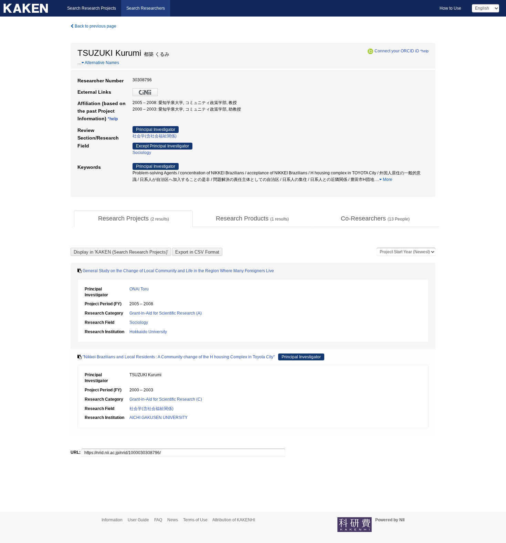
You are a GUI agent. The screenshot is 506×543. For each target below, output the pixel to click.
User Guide (138, 520)
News (172, 520)
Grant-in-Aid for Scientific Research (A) (165, 313)
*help (424, 51)
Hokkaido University (148, 331)
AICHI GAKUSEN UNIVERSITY (158, 417)
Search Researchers (145, 8)
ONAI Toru (139, 289)
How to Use (450, 8)
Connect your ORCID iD (397, 51)
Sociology (142, 152)
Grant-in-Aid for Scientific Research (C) (165, 399)
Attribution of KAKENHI (233, 520)
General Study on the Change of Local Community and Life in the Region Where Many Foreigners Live (178, 270)
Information (112, 520)
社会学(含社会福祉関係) (155, 136)
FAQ (158, 520)
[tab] (133, 219)
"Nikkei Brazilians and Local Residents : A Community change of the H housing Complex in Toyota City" (179, 357)
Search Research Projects (91, 8)
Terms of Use (195, 520)
